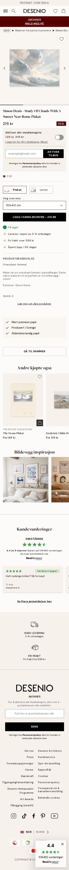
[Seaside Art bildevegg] (25, 479)
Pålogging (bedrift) (22, 805)
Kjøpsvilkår (45, 769)
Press (30, 757)
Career (29, 769)
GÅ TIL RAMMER (34, 351)
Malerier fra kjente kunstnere (33, 30)
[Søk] (14, 11)
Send (34, 726)
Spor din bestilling (49, 763)
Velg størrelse (12, 198)
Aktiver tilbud (53, 153)
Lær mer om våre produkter (34, 303)
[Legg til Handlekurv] (39, 423)
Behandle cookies (49, 797)
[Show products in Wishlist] (55, 11)
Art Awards (27, 799)
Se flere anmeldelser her (34, 601)
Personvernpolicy (31, 163)
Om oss (29, 750)
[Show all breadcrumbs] (7, 30)
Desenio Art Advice (50, 750)
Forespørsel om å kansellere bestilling (50, 790)
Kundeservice (46, 757)
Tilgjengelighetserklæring (18, 782)
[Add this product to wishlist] (61, 38)
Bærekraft (27, 776)
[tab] (11, 103)
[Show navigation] (5, 11)
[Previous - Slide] (4, 68)
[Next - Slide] (65, 68)
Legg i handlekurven (34, 217)
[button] (51, 853)
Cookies (43, 776)
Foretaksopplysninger (20, 763)
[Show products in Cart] (63, 11)
